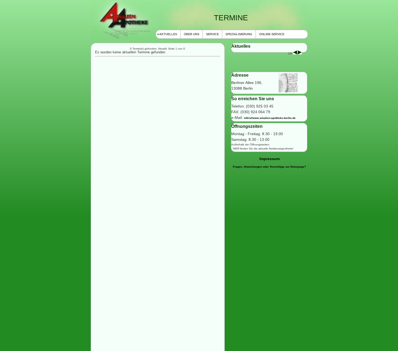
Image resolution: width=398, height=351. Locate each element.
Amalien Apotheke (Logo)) (122, 20)
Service (212, 34)
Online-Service (271, 34)
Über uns (191, 34)
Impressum (269, 159)
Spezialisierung (239, 34)
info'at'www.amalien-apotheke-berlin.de (270, 117)
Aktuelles (168, 34)
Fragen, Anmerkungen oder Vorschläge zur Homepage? (269, 166)
